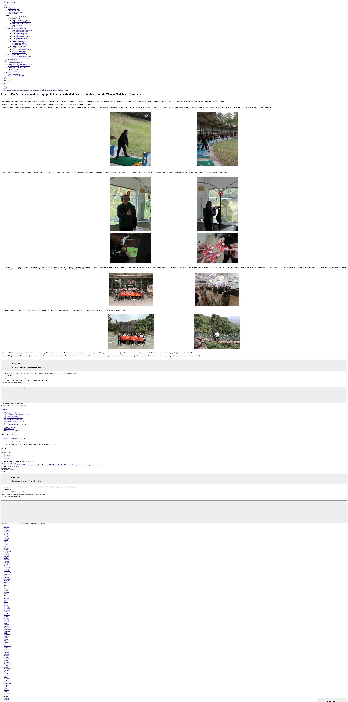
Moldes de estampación (18, 27)
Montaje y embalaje (13, 59)
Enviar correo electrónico (8, 469)
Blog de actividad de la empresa (13, 418)
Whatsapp (3, 471)
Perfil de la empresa (13, 9)
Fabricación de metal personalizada (18, 48)
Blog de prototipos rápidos (11, 416)
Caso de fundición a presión (16, 69)
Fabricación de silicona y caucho (17, 54)
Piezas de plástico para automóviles (22, 30)
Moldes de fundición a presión (20, 23)
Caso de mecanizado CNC (15, 62)
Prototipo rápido (12, 40)
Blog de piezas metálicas (11, 413)
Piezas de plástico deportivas (20, 33)
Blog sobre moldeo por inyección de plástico (17, 414)
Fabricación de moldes (14, 18)
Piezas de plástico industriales (20, 31)
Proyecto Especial (13, 71)
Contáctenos (7, 80)
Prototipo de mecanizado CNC (20, 41)
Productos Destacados (14, 74)
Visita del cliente (12, 13)
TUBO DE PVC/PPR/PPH (16, 75)
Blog (5, 77)
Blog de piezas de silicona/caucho (14, 421)
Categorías (4, 409)
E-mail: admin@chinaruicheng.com (14, 438)
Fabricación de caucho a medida (21, 58)
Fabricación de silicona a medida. (21, 56)
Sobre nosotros (8, 7)
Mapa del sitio (12, 463)
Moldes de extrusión (17, 25)
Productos (7, 72)
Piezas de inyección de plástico (17, 28)
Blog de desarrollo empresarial (13, 419)
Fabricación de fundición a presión (21, 49)
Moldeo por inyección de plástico (17, 17)
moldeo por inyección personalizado (91, 465)
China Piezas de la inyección (72, 465)
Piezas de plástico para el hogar (20, 36)
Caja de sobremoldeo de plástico (17, 67)
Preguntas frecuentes (10, 79)
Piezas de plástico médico (19, 35)
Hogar (6, 5)
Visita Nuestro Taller (14, 10)
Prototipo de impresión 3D (19, 43)
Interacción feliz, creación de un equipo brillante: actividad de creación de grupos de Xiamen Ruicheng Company (36, 90)
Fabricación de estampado (19, 51)
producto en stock (6, 465)
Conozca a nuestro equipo (15, 12)
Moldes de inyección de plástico (21, 20)
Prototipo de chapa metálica (19, 46)
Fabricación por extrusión (19, 53)
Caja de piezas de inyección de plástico (19, 66)
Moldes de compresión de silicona (21, 22)
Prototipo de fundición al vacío (20, 44)
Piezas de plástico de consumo (20, 38)
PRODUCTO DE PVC (18, 465)
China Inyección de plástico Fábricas (36, 465)
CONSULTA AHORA (7, 452)
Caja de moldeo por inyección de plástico (20, 64)
